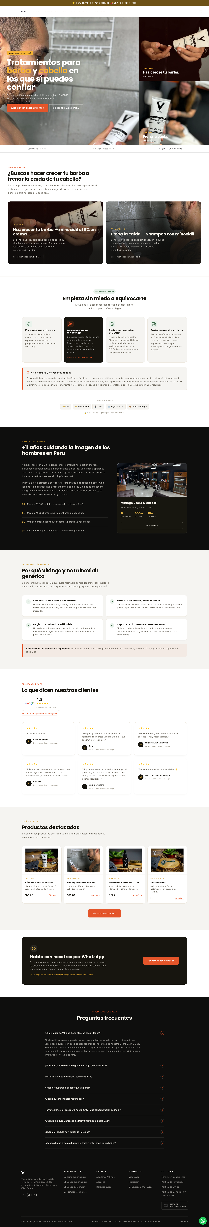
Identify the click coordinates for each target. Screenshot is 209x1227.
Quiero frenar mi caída (66, 108)
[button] (200, 11)
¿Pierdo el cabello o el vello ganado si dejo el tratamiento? (104, 1065)
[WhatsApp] (35, 1195)
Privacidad (107, 1221)
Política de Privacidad (173, 1182)
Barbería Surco (103, 1187)
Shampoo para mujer (74, 1187)
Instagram (134, 1182)
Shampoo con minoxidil (75, 1182)
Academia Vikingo (105, 1177)
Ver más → (54, 895)
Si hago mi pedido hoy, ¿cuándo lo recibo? (104, 1131)
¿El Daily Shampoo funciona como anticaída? (104, 1076)
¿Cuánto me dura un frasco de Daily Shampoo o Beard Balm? (104, 1120)
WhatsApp (134, 1177)
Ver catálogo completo (104, 913)
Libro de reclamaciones (149, 1221)
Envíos (118, 1221)
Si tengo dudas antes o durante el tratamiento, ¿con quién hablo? (104, 1143)
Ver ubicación (151, 525)
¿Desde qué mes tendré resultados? (104, 1098)
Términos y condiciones (173, 1177)
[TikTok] (29, 1195)
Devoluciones (129, 1221)
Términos (95, 1221)
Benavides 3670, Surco (141, 1187)
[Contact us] (203, 1221)
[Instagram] (23, 1195)
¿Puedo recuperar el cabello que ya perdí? (104, 1087)
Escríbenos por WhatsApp (161, 960)
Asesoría (100, 1182)
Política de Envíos (170, 1187)
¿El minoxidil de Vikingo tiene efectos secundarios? (104, 1032)
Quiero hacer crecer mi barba (27, 108)
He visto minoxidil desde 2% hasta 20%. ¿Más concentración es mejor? (104, 1109)
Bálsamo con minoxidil (75, 1177)
